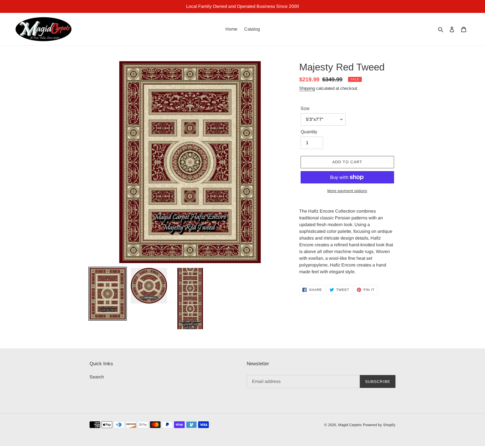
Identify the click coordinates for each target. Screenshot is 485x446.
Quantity (309, 131)
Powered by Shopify (379, 425)
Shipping (307, 88)
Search (97, 376)
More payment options (347, 190)
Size (305, 108)
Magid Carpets (350, 425)
